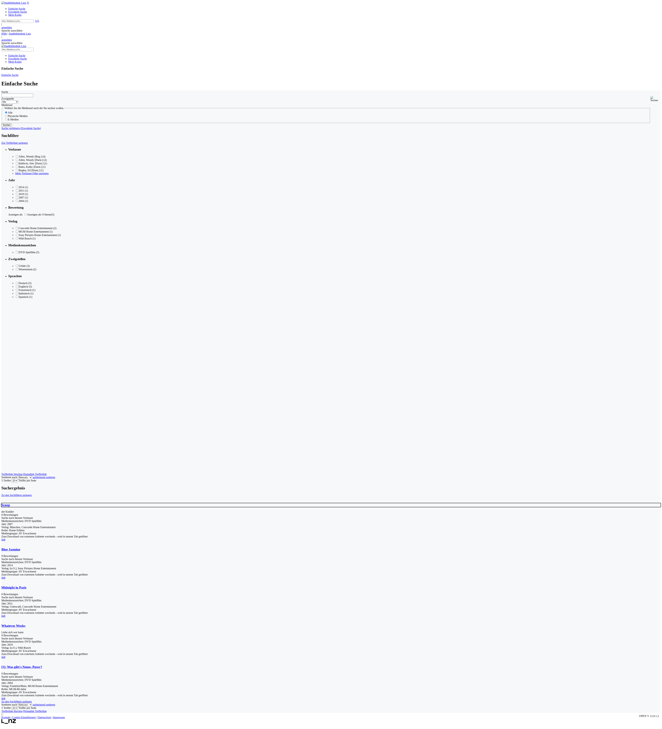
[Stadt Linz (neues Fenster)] (8, 722)
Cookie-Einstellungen (24, 717)
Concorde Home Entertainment (36, 228)
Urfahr (22, 265)
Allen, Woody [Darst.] (31, 159)
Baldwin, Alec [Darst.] (31, 163)
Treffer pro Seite (27, 480)
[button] (655, 99)
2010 (21, 194)
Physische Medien (18, 116)
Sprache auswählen (11, 30)
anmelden (6, 27)
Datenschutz (44, 717)
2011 (21, 190)
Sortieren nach (9, 477)
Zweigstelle (7, 98)
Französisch (25, 290)
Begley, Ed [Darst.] (29, 170)
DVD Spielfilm (27, 252)
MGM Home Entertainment (34, 231)
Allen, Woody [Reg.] (30, 156)
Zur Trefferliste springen (14, 142)
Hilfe (4, 33)
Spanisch (23, 296)
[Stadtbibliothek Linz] (13, 2)
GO (37, 20)
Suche (4, 91)
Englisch (23, 286)
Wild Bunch (25, 238)
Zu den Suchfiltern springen (16, 495)
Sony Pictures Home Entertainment (38, 235)
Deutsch (23, 283)
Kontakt (5, 717)
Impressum (59, 717)
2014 (21, 187)
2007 (21, 197)
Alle (10, 112)
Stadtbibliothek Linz (20, 33)
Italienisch (24, 293)
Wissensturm (25, 269)
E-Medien (13, 119)
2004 (21, 200)
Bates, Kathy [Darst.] (30, 166)
